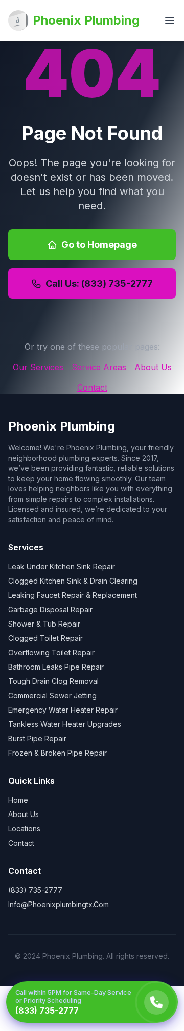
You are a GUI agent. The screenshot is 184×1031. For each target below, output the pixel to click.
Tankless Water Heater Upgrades (64, 724)
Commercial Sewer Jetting (52, 695)
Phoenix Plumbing (86, 20)
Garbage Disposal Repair (50, 609)
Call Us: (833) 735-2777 (99, 283)
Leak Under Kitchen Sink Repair (61, 566)
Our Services (38, 367)
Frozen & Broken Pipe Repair (57, 752)
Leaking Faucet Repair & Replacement (72, 595)
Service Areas (99, 367)
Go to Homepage (99, 244)
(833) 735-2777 (35, 890)
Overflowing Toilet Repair (51, 652)
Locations (24, 828)
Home (18, 800)
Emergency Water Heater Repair (63, 709)
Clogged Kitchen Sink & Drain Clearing (72, 580)
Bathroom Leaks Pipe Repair (56, 666)
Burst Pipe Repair (37, 738)
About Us (153, 367)
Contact (92, 387)
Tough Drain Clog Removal (53, 681)
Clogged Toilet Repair (45, 638)
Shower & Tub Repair (44, 623)
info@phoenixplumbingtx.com (58, 904)
